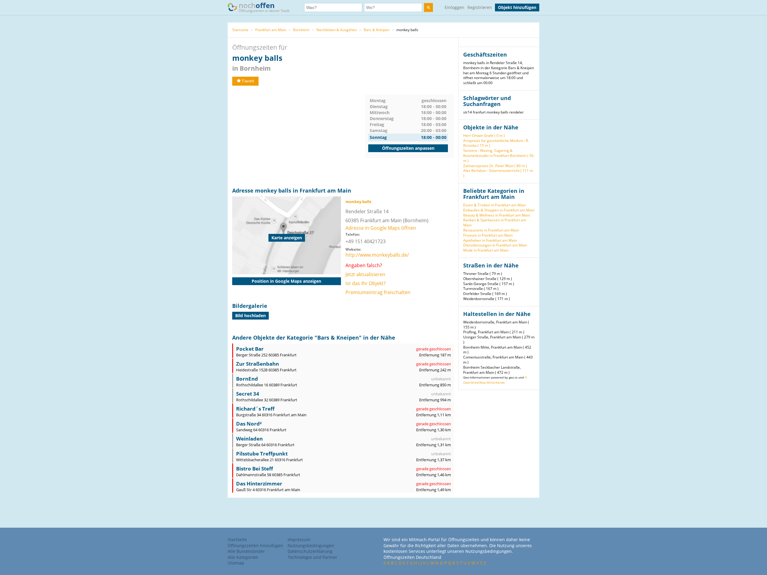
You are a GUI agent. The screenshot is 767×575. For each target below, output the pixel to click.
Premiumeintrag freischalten (377, 292)
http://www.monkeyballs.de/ (377, 255)
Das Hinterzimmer (259, 483)
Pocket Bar (250, 348)
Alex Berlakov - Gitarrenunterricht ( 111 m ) (498, 173)
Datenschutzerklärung (310, 551)
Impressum (299, 539)
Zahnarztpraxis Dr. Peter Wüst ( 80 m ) (495, 165)
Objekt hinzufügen (517, 7)
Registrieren (479, 7)
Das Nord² (249, 423)
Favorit (248, 81)
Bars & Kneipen (376, 29)
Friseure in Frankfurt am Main (488, 235)
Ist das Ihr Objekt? (365, 283)
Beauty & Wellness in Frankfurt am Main (496, 215)
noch (264, 6)
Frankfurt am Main (270, 29)
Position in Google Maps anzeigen (286, 281)
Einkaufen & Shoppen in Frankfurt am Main (499, 210)
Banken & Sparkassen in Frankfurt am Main (494, 222)
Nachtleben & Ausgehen (336, 29)
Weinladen (249, 438)
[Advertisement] (298, 136)
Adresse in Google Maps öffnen (380, 228)
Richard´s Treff (255, 408)
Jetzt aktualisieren (365, 274)
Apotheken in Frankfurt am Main (490, 240)
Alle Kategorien (243, 557)
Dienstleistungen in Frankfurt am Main (495, 245)
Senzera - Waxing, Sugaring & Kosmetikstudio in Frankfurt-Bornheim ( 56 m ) (498, 155)
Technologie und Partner (312, 557)
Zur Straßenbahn (257, 363)
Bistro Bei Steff (254, 468)
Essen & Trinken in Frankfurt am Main (494, 205)
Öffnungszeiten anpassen (408, 148)
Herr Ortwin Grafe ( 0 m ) (484, 135)
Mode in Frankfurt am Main (485, 250)
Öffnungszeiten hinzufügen (255, 545)
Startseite (240, 29)
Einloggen (454, 7)
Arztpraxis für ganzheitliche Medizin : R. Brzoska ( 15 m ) (496, 143)
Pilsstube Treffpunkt (262, 453)
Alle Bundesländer (246, 551)
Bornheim (301, 29)
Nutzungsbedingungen (311, 545)
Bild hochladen (250, 315)
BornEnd (247, 378)
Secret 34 (247, 393)
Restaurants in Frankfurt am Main (491, 230)
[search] (428, 7)
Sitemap (236, 563)
